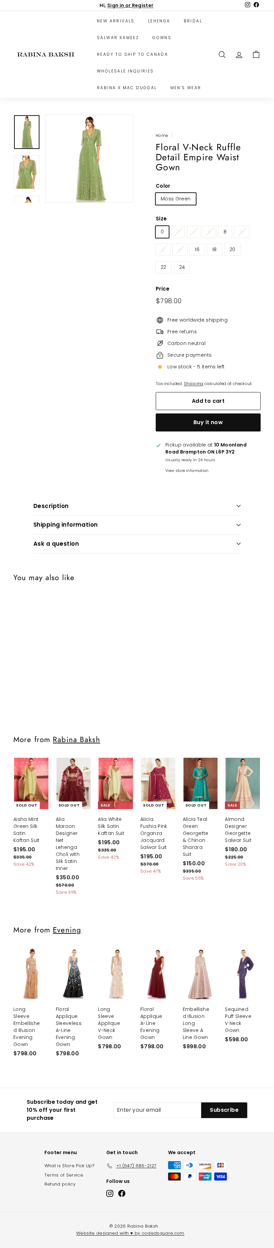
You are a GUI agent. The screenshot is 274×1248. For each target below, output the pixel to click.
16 (197, 249)
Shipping (193, 383)
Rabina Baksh (76, 739)
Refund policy (60, 1184)
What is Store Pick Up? (69, 1166)
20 (233, 249)
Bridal (193, 21)
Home (162, 135)
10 (242, 231)
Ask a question (56, 544)
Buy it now (208, 422)
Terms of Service (64, 1175)
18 (214, 249)
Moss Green (176, 198)
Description (51, 506)
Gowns (161, 37)
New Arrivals (116, 21)
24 (182, 267)
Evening (67, 929)
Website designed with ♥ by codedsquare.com (130, 1233)
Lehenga (159, 21)
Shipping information (65, 525)
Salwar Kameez (118, 37)
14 (180, 249)
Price (163, 288)
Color (163, 185)
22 (163, 267)
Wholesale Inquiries (125, 71)
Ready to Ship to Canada (132, 54)
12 (163, 249)
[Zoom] (89, 158)
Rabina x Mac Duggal (127, 88)
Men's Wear (185, 88)
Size (161, 218)
